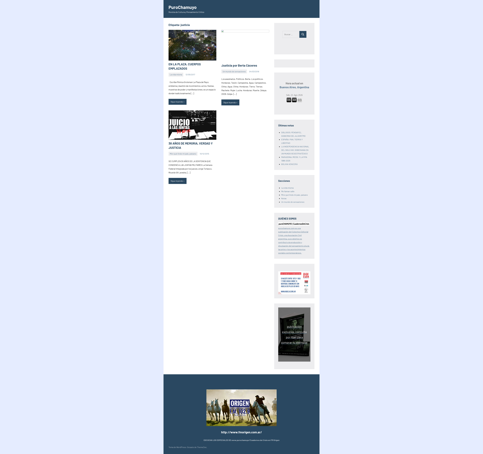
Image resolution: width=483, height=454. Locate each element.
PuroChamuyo (183, 7)
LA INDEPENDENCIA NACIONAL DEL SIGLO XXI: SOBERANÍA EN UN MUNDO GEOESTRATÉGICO (295, 150)
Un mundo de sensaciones (234, 71)
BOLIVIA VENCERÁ (289, 164)
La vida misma (176, 74)
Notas (284, 198)
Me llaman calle (287, 191)
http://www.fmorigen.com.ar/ (241, 432)
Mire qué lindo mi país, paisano (183, 153)
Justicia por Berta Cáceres (239, 65)
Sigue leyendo (177, 101)
